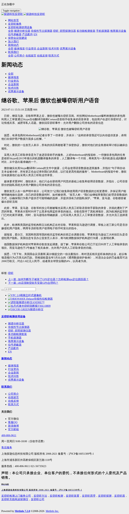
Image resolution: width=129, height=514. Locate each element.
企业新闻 (13, 84)
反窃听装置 (72, 495)
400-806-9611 (8, 435)
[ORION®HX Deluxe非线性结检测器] (30, 298)
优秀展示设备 (16, 91)
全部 (10, 30)
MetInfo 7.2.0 (22, 511)
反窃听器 (119, 495)
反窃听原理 (88, 495)
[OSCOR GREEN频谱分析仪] (25, 309)
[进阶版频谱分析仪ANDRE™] (26, 302)
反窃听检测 (56, 495)
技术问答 (13, 87)
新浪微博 (13, 425)
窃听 (10, 273)
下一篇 (33, 282)
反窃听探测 (105, 495)
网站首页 (13, 20)
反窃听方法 (40, 495)
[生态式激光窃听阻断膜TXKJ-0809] (29, 305)
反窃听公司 (37, 499)
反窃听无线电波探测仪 (14, 499)
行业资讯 (13, 80)
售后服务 (6, 447)
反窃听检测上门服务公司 (16, 495)
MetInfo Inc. (52, 511)
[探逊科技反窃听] (64, 14)
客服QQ (12, 422)
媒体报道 (13, 77)
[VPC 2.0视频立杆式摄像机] (25, 295)
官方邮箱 (13, 429)
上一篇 (48, 279)
